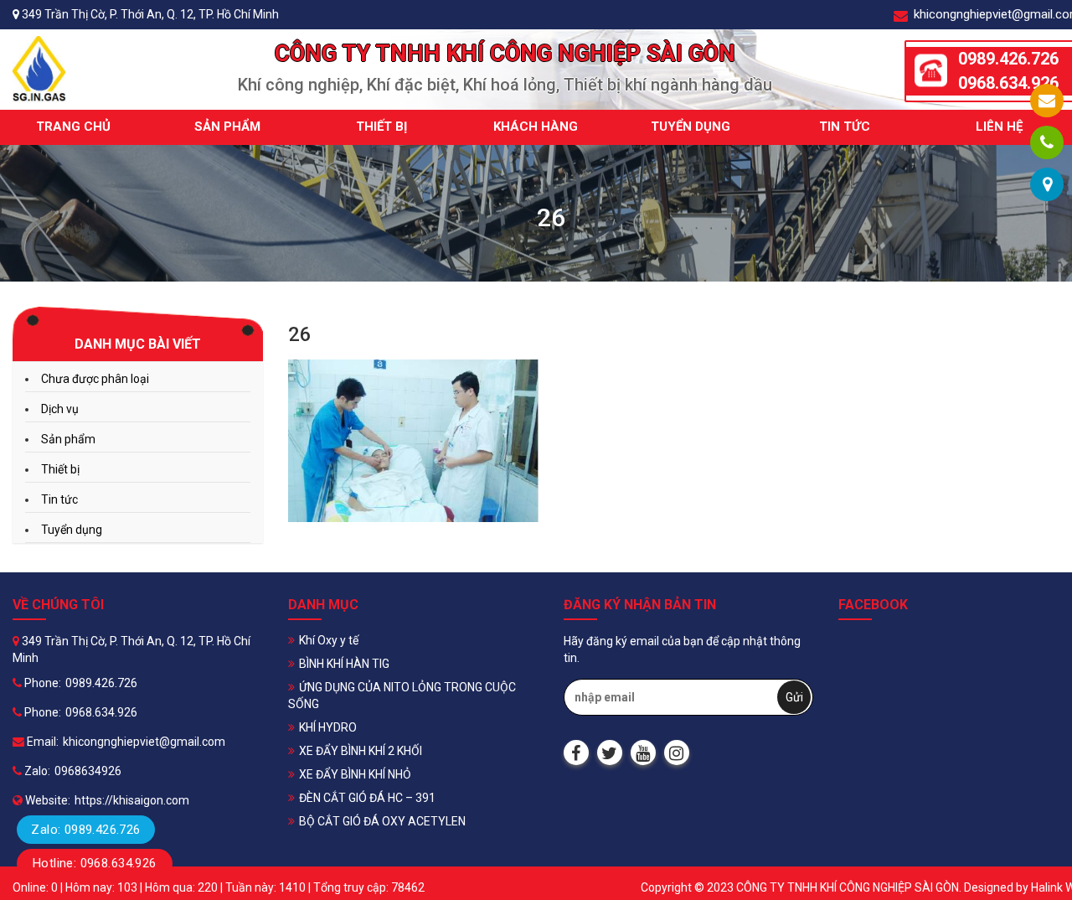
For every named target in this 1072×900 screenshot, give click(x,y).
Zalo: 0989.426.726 (85, 829)
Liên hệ (999, 126)
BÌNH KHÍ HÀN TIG (344, 663)
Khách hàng (535, 126)
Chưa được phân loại (95, 378)
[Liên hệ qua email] (1046, 101)
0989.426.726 (101, 683)
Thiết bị (381, 126)
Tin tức (844, 126)
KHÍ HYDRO (328, 727)
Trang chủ (73, 126)
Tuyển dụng (690, 126)
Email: (41, 741)
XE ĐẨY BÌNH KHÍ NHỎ (355, 774)
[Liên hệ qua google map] (1047, 184)
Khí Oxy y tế (328, 640)
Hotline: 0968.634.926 (95, 863)
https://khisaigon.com (132, 800)
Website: (46, 800)
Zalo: (36, 771)
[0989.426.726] (1047, 142)
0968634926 (87, 771)
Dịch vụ (60, 409)
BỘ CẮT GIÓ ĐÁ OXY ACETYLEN (382, 821)
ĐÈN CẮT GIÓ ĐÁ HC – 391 (367, 797)
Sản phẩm (227, 126)
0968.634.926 (101, 712)
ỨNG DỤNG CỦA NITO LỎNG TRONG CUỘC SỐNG (402, 695)
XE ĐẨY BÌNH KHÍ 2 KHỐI (360, 751)
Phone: (41, 683)
